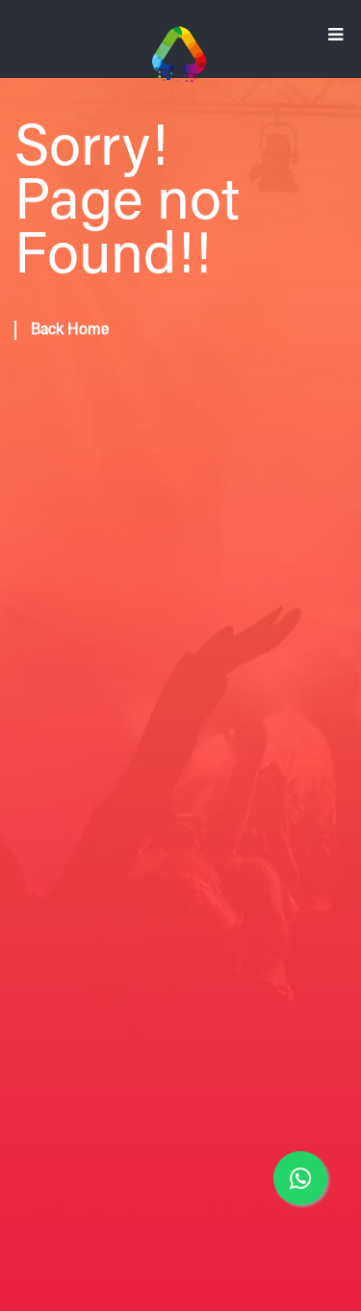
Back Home (70, 330)
